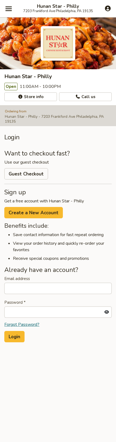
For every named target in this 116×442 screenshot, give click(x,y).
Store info (33, 96)
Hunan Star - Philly (58, 6)
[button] (14, 336)
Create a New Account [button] (34, 213)
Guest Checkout (26, 174)
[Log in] (108, 8)
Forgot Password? (21, 324)
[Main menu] (8, 8)
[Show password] (107, 312)
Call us (87, 96)
